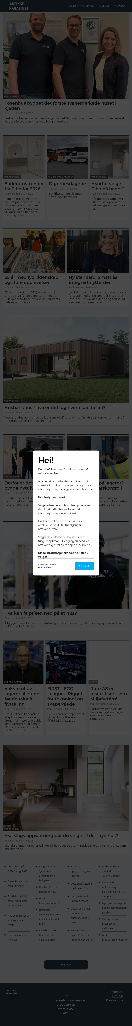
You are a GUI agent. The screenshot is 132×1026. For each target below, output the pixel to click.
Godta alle (84, 566)
